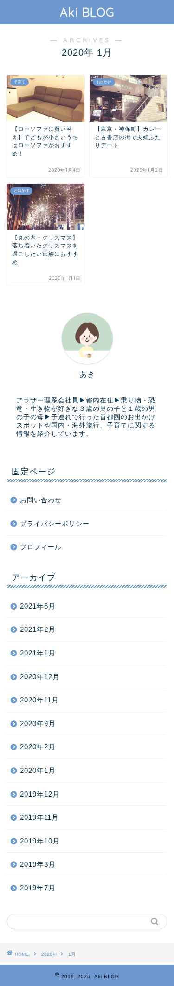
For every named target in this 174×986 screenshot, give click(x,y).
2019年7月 (38, 888)
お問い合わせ (41, 500)
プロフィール (41, 547)
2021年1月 (38, 653)
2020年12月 (40, 677)
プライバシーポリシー (55, 523)
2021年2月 (38, 629)
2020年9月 (38, 723)
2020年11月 (39, 700)
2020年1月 (38, 770)
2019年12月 (40, 794)
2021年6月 (38, 606)
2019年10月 (40, 841)
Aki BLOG (87, 12)
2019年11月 (39, 817)
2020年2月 (38, 747)
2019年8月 (38, 864)
